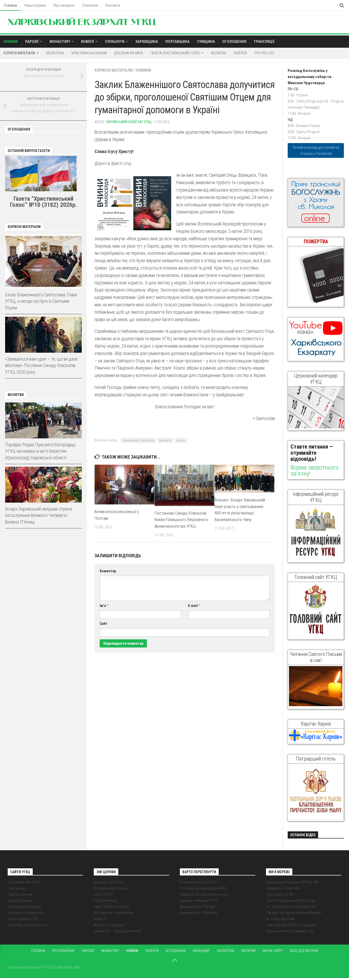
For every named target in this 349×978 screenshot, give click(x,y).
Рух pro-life (264, 53)
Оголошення (234, 41)
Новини (11, 41)
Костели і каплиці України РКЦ (203, 888)
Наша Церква (35, 5)
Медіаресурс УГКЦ (109, 882)
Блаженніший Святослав (138, 440)
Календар (201, 951)
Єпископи (90, 5)
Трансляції (264, 41)
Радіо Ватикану (106, 900)
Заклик (180, 440)
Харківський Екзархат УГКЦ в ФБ (292, 882)
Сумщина (206, 41)
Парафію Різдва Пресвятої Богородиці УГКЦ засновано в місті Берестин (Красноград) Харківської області (40, 451)
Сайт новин (17, 888)
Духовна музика (128, 53)
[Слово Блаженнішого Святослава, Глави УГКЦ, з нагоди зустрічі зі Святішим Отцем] (43, 261)
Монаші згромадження (26, 912)
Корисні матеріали (19, 53)
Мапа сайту (273, 951)
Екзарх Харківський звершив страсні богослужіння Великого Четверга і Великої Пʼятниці (38, 515)
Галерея (240, 53)
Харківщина (146, 41)
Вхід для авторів (304, 951)
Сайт (104, 623)
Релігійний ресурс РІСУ (198, 882)
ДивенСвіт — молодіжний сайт (118, 931)
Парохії (32, 41)
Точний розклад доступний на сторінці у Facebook (316, 150)
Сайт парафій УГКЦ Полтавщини (291, 925)
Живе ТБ (100, 919)
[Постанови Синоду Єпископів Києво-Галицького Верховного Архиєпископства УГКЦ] (184, 485)
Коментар (108, 571)
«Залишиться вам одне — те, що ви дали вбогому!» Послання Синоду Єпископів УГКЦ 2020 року (41, 365)
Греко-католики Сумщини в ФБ (290, 931)
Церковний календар (24, 906)
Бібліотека (55, 53)
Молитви (218, 53)
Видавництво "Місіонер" (199, 912)
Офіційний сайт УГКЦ (24, 882)
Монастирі (60, 41)
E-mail (194, 606)
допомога (165, 440)
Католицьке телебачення (114, 912)
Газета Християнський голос (175, 53)
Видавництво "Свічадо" (198, 906)
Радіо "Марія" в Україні (111, 906)
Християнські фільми (89, 53)
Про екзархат (64, 5)
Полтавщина (177, 41)
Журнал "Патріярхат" (110, 925)
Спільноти (114, 41)
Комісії (87, 41)
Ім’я (104, 606)
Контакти (112, 5)
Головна (10, 5)
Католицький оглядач (111, 888)
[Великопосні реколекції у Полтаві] (124, 484)
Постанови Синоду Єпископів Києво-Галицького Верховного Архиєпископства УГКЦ (181, 520)
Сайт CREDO (103, 894)
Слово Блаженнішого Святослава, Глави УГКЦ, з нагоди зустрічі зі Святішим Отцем (41, 301)
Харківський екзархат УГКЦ (129, 122)
